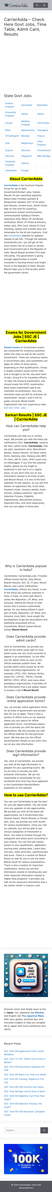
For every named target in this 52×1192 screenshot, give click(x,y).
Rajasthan (42, 105)
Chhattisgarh (12, 136)
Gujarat (9, 150)
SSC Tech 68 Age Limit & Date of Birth (24, 1091)
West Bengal (43, 156)
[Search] (44, 1130)
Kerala (24, 114)
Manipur (25, 136)
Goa (7, 143)
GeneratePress (26, 1188)
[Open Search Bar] (37, 5)
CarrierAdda (14, 235)
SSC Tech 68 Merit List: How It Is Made (25, 1074)
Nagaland (26, 156)
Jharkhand (11, 170)
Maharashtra (28, 130)
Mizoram (25, 150)
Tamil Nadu (43, 123)
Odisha (25, 163)
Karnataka (26, 105)
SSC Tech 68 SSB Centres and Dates (24, 1087)
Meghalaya (27, 143)
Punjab (25, 170)
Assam (9, 123)
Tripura (41, 136)
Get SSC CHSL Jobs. (15, 408)
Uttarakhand (44, 150)
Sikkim (40, 114)
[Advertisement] (26, 66)
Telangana (42, 130)
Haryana (9, 156)
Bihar (8, 130)
